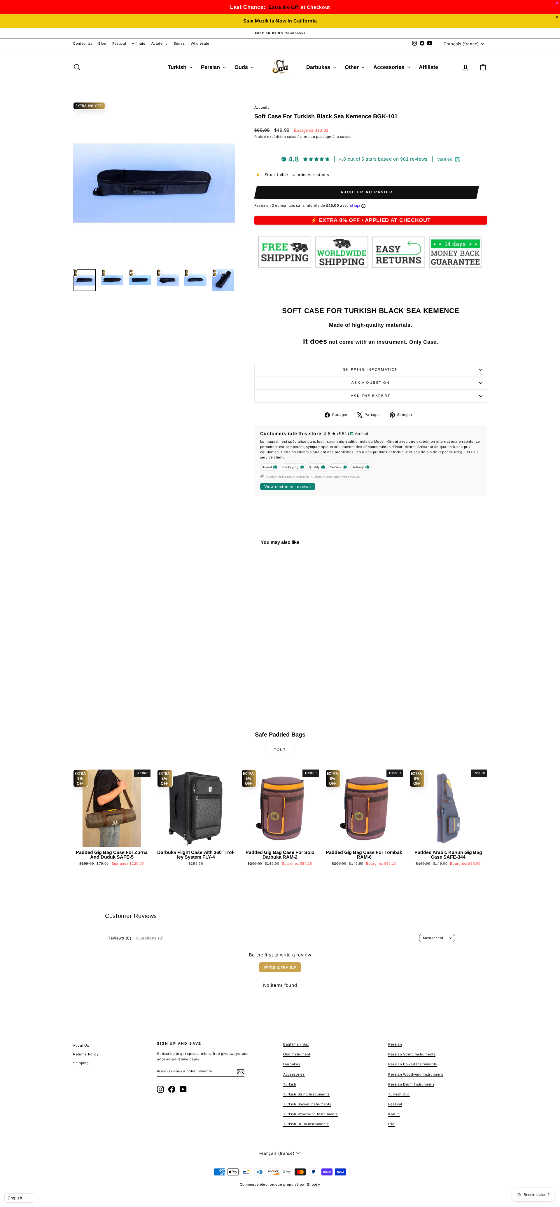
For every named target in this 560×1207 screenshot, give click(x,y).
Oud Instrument (296, 1054)
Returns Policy (86, 1054)
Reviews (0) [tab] (119, 938)
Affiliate (138, 43)
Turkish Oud (399, 1094)
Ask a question (370, 383)
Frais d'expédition (270, 137)
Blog (102, 43)
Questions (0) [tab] (150, 938)
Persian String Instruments (411, 1054)
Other (352, 67)
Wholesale (200, 43)
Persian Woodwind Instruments (415, 1074)
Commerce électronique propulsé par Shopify (280, 1184)
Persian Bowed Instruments (412, 1064)
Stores (179, 43)
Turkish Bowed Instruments (307, 1104)
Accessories (389, 67)
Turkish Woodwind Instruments (310, 1114)
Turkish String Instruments (306, 1094)
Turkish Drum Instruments (306, 1124)
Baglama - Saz (296, 1044)
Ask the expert (371, 396)
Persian (211, 67)
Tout (280, 750)
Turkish (178, 67)
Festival (119, 43)
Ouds (242, 67)
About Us (81, 1045)
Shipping (81, 1063)
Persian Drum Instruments (411, 1084)
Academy (159, 43)
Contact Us (82, 43)
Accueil (260, 107)
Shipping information (370, 369)
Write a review (280, 967)
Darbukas (319, 67)
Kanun (394, 1114)
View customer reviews (287, 486)
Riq (391, 1124)
